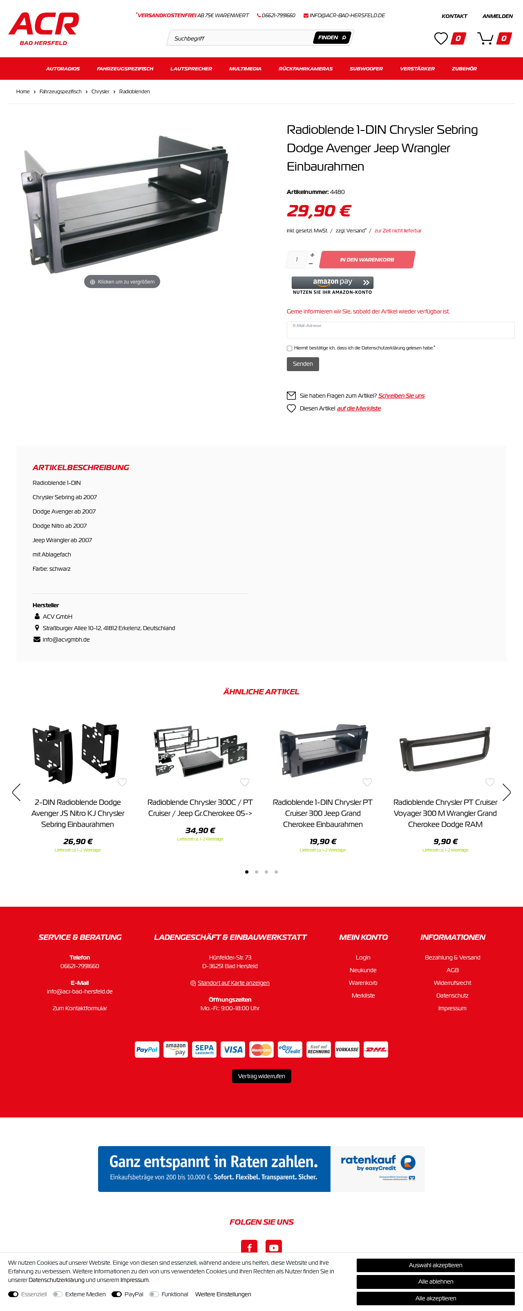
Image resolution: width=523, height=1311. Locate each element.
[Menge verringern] (310, 264)
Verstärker (417, 68)
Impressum (452, 1008)
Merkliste (363, 995)
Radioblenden (134, 91)
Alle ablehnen (436, 1281)
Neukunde (363, 970)
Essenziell (34, 1294)
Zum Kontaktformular (80, 1008)
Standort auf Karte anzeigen (234, 983)
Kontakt (454, 16)
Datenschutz (452, 995)
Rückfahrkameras (306, 68)
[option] (77, 782)
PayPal (134, 1294)
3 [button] (266, 872)
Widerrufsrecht (452, 983)
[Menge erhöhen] (312, 255)
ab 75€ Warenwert (192, 15)
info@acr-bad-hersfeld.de (347, 15)
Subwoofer (366, 68)
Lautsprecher (191, 68)
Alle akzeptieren (436, 1298)
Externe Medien (85, 1294)
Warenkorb (363, 983)
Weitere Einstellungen (223, 1294)
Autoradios (63, 68)
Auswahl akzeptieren (436, 1265)
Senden (303, 363)
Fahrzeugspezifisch (125, 68)
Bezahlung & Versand (453, 957)
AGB (453, 970)
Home (23, 91)
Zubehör (464, 68)
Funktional (175, 1294)
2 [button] (256, 872)
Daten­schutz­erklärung (57, 1280)
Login (363, 957)
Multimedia (245, 68)
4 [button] (276, 872)
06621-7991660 (79, 966)
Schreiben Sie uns (401, 395)
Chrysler (101, 91)
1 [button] (246, 872)
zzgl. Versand (351, 231)
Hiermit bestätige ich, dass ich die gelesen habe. (364, 348)
